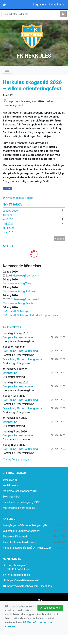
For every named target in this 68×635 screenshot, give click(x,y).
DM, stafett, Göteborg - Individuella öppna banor (30, 315)
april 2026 (8, 227)
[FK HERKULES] (32, 35)
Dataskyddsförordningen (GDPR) (21, 502)
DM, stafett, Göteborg (15, 311)
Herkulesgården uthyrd (26, 275)
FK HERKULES (34, 55)
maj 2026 (8, 223)
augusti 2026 (10, 210)
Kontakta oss (10, 485)
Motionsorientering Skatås (18, 303)
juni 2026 (8, 219)
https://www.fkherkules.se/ (23, 580)
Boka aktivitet (10, 479)
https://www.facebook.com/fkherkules (29, 586)
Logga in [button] (38, 4)
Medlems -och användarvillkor (20, 491)
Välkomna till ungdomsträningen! (21, 530)
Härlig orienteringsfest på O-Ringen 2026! (27, 547)
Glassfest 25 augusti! (15, 536)
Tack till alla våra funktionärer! (20, 542)
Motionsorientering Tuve (17, 283)
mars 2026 (9, 232)
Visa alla (59, 238)
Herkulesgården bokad (26, 299)
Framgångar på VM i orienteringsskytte (25, 525)
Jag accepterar (51, 607)
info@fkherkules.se (18, 574)
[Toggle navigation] (7, 70)
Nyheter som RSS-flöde (19, 197)
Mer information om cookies (19, 507)
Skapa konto (56, 4)
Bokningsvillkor (11, 496)
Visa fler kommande (17, 459)
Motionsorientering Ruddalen (19, 291)
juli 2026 (8, 215)
